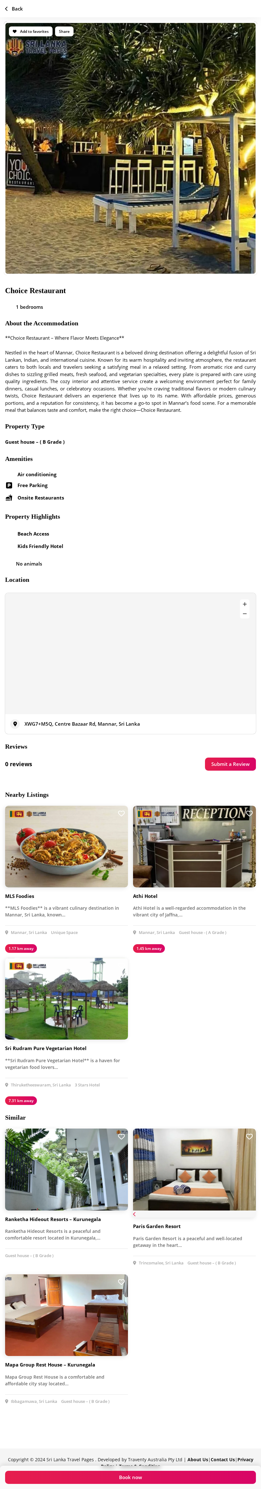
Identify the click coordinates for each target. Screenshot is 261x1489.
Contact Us (223, 1459)
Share (64, 31)
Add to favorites (34, 31)
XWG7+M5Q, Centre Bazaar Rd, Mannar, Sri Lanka (82, 724)
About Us (197, 1459)
